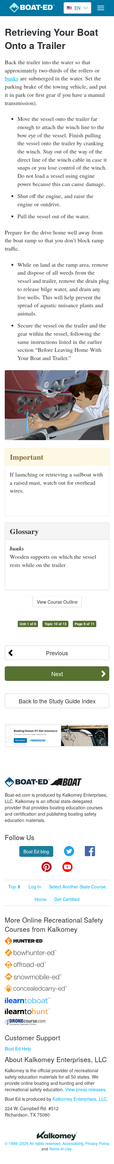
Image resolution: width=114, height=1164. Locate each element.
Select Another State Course (77, 886)
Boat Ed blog (36, 851)
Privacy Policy (97, 1143)
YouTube (67, 867)
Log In (34, 886)
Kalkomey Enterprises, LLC (80, 1099)
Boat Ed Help (18, 1048)
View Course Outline (57, 602)
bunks (11, 78)
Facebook (90, 851)
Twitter (69, 851)
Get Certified (66, 899)
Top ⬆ (14, 886)
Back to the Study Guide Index (57, 701)
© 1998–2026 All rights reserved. (33, 1143)
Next (57, 673)
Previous (57, 653)
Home (41, 899)
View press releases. (86, 1089)
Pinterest (46, 867)
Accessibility (72, 1143)
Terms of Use (60, 1148)
